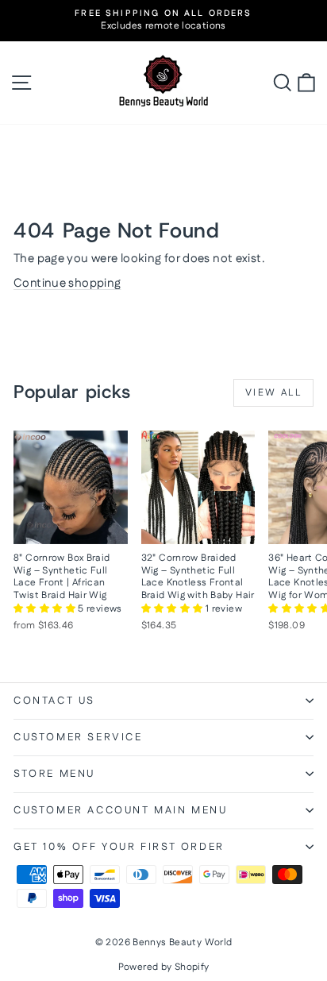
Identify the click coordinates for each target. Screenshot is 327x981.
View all (273, 393)
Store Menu (54, 774)
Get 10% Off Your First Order (119, 847)
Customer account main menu (120, 810)
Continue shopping (67, 283)
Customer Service (78, 737)
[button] (45, 609)
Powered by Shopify (164, 967)
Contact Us (54, 700)
